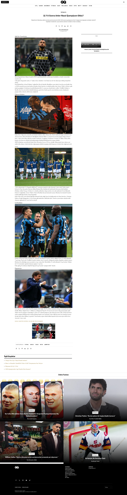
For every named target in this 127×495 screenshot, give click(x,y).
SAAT (58, 5)
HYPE (75, 5)
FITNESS (53, 5)
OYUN (90, 5)
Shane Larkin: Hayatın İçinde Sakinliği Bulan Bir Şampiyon (96, 50)
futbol (27, 344)
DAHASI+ (85, 5)
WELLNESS (65, 5)
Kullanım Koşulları (25, 487)
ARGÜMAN (47, 5)
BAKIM (41, 5)
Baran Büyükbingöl (63, 29)
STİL (36, 5)
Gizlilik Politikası (18, 487)
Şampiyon (46, 344)
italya (36, 344)
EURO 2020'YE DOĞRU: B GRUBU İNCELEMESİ (29, 321)
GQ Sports (63, 12)
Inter (41, 344)
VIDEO (70, 5)
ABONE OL (5, 2)
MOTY (79, 5)
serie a (32, 344)
